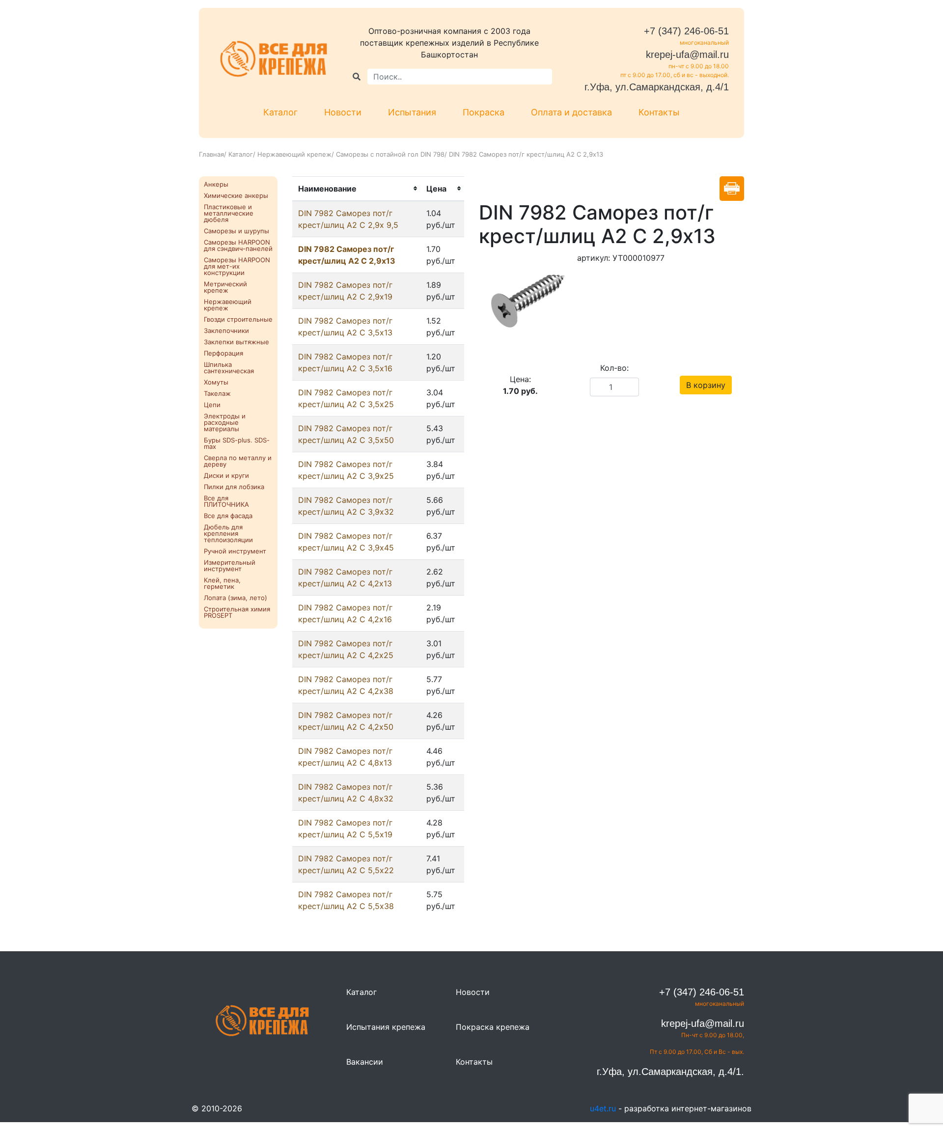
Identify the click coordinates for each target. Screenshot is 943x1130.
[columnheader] (356, 188)
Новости (342, 112)
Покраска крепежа (492, 1027)
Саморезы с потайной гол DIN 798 (390, 154)
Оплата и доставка (571, 112)
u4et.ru (603, 1108)
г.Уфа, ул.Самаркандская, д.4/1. (670, 1071)
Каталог (280, 112)
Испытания (412, 112)
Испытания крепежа (385, 1027)
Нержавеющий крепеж (294, 154)
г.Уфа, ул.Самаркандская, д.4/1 (656, 87)
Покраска (483, 112)
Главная (211, 154)
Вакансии (364, 1062)
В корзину (705, 385)
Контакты (659, 112)
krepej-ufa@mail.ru (687, 54)
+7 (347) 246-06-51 (686, 31)
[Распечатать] (732, 188)
